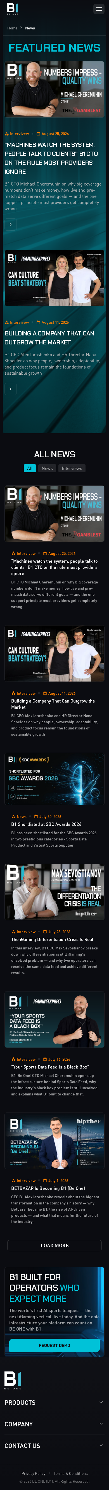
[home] (11, 9)
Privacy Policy (33, 1473)
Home (12, 27)
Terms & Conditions (71, 1473)
